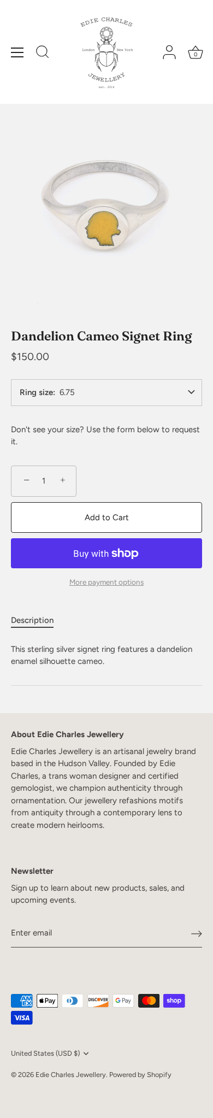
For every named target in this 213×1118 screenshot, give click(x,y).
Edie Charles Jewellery (71, 1074)
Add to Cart (107, 517)
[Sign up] (196, 933)
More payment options (106, 582)
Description (32, 620)
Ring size (36, 393)
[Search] (43, 54)
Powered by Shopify (140, 1074)
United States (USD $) (45, 1053)
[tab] (37, 620)
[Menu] (17, 52)
